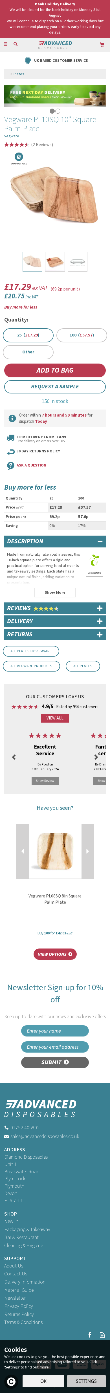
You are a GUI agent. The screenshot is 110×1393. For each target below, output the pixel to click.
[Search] (15, 44)
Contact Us (15, 1273)
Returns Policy (19, 1314)
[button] (11, 96)
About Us (13, 1265)
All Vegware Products (31, 666)
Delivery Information (24, 1282)
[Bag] (102, 44)
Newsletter (15, 1298)
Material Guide (19, 1290)
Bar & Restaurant (21, 1237)
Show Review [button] (45, 780)
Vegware (11, 136)
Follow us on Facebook (89, 1335)
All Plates (83, 666)
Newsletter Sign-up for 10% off (55, 1001)
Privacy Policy (18, 1306)
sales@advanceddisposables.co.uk (44, 1136)
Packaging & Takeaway (27, 1229)
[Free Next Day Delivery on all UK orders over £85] (55, 96)
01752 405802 (24, 1127)
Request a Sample (55, 387)
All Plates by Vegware (31, 651)
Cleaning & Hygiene (23, 1245)
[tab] (55, 541)
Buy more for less (20, 307)
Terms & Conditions (23, 1322)
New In (11, 1221)
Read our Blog (102, 1335)
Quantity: (16, 320)
